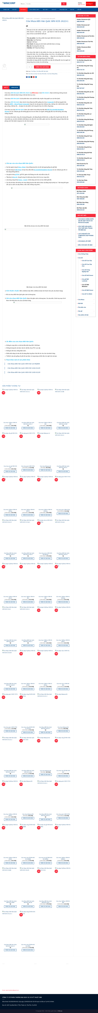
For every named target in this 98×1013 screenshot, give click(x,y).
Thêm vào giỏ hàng (42, 67)
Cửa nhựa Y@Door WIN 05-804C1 (63, 640)
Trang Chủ (6, 9)
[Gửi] (63, 3)
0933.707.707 (80, 62)
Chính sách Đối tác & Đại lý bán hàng (75, 982)
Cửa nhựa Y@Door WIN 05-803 (45, 597)
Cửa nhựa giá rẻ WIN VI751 (28, 466)
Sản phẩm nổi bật (83, 315)
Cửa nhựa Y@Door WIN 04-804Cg (10, 510)
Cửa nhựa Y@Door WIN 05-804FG (28, 510)
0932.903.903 (80, 127)
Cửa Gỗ (14, 9)
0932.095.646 (80, 182)
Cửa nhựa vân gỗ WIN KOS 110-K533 (28, 945)
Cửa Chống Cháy (34, 9)
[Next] (21, 42)
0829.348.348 (80, 132)
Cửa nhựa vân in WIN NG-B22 (63, 684)
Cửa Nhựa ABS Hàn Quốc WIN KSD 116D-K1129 (24, 372)
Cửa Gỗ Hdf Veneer (87, 275)
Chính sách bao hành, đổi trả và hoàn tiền (76, 976)
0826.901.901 (80, 75)
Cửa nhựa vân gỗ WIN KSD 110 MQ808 (28, 858)
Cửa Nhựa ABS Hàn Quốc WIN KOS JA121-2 (10, 771)
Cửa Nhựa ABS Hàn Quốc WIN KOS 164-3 (10, 640)
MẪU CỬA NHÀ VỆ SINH (85, 245)
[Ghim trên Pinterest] (33, 77)
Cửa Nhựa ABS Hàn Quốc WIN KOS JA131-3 (45, 728)
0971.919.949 (80, 193)
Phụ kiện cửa (63, 9)
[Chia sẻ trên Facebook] (27, 77)
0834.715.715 (80, 69)
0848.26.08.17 (81, 149)
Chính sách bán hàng (71, 978)
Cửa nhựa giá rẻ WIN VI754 (63, 509)
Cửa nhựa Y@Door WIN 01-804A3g (63, 597)
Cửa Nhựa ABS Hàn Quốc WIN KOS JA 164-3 (28, 553)
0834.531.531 (80, 110)
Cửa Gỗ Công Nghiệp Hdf (86, 270)
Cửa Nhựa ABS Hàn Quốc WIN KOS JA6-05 (28, 902)
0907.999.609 (80, 198)
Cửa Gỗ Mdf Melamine (85, 285)
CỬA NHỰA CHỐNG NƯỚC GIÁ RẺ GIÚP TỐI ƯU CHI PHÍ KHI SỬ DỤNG (86, 220)
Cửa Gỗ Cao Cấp (87, 260)
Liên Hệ (79, 9)
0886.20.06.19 (81, 154)
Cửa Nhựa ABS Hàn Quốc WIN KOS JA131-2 (28, 423)
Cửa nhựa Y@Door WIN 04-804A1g (45, 510)
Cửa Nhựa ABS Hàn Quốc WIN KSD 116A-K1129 (24, 368)
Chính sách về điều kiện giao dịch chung (76, 966)
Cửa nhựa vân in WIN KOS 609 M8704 (45, 553)
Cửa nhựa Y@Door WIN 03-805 (10, 423)
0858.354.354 (80, 138)
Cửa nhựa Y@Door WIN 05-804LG (10, 815)
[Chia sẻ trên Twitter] (29, 77)
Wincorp (60, 1011)
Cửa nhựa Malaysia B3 (27, 814)
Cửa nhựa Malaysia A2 (45, 466)
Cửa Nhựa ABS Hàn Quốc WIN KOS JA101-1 (28, 640)
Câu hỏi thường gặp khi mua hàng (74, 987)
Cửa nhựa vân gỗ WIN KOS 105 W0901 (45, 858)
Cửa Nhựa (23, 9)
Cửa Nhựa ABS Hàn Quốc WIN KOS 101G (45, 902)
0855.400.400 (80, 38)
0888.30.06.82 (81, 160)
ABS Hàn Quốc (15, 98)
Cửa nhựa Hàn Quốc (42, 73)
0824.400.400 (80, 51)
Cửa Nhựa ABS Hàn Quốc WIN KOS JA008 (10, 902)
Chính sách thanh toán (71, 974)
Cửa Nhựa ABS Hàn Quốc (48, 18)
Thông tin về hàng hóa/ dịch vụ (73, 985)
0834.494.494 (80, 80)
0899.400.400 (80, 43)
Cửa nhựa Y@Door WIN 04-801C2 (10, 597)
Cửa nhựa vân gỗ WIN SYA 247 (10, 466)
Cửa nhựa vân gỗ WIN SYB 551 (63, 771)
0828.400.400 (80, 32)
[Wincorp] (10, 4)
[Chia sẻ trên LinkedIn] (36, 77)
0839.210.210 (80, 210)
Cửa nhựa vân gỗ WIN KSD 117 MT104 (28, 728)
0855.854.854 (80, 143)
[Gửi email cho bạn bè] (31, 77)
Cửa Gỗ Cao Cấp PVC (87, 265)
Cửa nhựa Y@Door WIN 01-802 (45, 423)
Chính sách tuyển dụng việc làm (74, 980)
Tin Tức (72, 9)
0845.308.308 (80, 204)
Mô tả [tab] (6, 87)
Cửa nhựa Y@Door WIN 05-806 (63, 902)
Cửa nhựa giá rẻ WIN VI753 (10, 727)
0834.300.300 (80, 165)
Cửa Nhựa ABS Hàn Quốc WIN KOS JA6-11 (63, 466)
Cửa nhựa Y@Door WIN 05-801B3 (28, 684)
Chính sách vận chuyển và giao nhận (75, 972)
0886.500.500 (80, 21)
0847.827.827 (80, 88)
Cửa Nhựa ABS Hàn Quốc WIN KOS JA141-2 (45, 815)
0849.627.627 (80, 99)
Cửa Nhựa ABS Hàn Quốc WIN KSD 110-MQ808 (24, 364)
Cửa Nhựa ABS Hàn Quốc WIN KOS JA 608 (63, 423)
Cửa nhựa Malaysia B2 (45, 770)
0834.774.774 (80, 115)
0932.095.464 (80, 171)
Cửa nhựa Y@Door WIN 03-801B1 (10, 858)
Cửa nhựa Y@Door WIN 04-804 (28, 597)
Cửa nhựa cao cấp (32, 73)
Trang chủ (29, 18)
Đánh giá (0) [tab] (14, 87)
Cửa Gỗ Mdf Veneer (87, 290)
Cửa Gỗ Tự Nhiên (87, 294)
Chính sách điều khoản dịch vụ (73, 970)
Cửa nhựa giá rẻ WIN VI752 (63, 814)
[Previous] (4, 42)
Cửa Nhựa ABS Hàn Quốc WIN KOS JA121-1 (10, 945)
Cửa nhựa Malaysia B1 (63, 727)
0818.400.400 (80, 27)
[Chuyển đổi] (93, 254)
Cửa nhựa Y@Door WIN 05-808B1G (63, 858)
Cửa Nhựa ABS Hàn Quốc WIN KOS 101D (28, 771)
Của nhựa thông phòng (52, 73)
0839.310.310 (80, 104)
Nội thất (45, 9)
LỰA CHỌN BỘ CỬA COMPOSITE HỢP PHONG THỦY (85, 235)
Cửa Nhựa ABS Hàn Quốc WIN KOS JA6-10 (10, 553)
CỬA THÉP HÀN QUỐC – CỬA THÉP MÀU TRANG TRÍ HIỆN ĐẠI (85, 228)
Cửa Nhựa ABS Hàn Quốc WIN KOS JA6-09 (10, 684)
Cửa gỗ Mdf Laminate (85, 280)
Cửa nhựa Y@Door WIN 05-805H (45, 640)
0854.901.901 (80, 93)
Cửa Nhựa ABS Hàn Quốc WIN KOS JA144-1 (63, 553)
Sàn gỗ (54, 9)
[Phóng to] (4, 65)
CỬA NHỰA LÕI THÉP (84, 241)
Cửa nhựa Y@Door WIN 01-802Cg (45, 684)
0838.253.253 (80, 121)
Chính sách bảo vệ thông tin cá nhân (75, 968)
